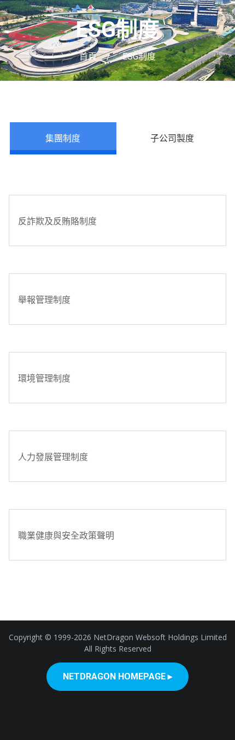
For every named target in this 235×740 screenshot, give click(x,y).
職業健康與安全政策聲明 (66, 535)
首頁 (88, 56)
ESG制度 (117, 30)
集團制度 (62, 138)
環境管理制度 (44, 378)
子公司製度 (172, 138)
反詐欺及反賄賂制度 (57, 221)
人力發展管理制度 (53, 457)
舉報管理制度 (44, 300)
